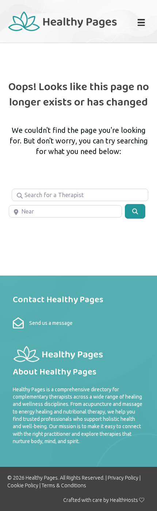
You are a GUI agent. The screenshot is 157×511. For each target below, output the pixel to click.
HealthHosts (124, 500)
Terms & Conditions (64, 485)
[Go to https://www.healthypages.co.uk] (62, 20)
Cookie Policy (22, 485)
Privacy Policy (123, 478)
